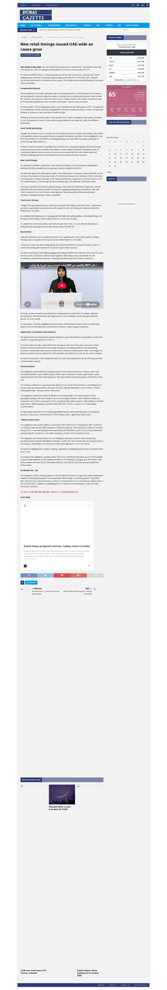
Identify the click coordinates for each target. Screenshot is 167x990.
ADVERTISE (23, 5)
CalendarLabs (131, 204)
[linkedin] (142, 5)
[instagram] (147, 5)
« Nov (109, 172)
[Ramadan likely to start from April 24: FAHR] (62, 803)
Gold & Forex (132, 25)
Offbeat (87, 25)
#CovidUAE (31, 582)
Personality (71, 25)
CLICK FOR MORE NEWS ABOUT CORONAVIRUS (49, 492)
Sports (109, 25)
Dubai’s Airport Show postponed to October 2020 (88, 973)
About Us (112, 985)
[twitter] (138, 5)
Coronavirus (54, 25)
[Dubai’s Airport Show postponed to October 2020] (90, 967)
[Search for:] (134, 30)
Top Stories (35, 25)
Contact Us (36, 5)
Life (119, 25)
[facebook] (133, 5)
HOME (22, 25)
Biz (97, 25)
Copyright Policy (51, 5)
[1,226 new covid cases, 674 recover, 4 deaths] (34, 967)
